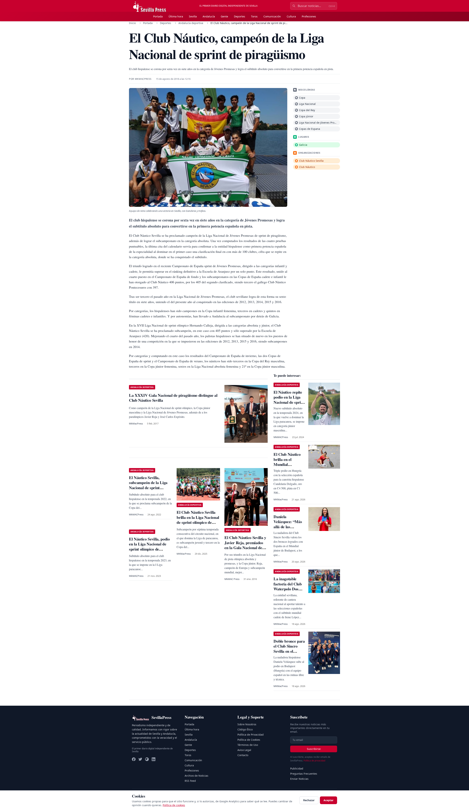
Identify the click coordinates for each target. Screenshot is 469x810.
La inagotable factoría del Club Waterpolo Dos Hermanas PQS (288, 586)
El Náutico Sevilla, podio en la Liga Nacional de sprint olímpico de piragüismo (149, 546)
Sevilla (193, 16)
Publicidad (296, 768)
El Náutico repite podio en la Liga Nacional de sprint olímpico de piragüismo (289, 402)
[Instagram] (147, 759)
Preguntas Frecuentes (303, 773)
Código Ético (245, 729)
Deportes (239, 16)
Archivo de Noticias (196, 775)
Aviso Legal (244, 750)
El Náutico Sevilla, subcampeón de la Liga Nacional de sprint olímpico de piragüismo (148, 485)
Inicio (132, 23)
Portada (158, 16)
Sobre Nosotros (246, 724)
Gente (224, 16)
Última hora (176, 16)
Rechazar (309, 800)
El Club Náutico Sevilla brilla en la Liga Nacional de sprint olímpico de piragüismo (198, 519)
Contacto (242, 755)
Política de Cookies (248, 739)
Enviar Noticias (299, 778)
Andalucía (209, 16)
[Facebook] (134, 759)
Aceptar (328, 800)
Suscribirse (314, 749)
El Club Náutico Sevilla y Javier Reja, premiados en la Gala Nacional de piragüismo (245, 545)
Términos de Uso (247, 745)
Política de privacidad (314, 760)
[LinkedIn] (153, 759)
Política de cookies (174, 805)
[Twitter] (140, 759)
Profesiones (309, 16)
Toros (254, 16)
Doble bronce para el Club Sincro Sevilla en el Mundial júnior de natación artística (289, 651)
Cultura (291, 16)
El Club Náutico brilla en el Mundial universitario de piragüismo (287, 464)
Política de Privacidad (250, 734)
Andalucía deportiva (190, 23)
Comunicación (272, 16)
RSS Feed (190, 780)
